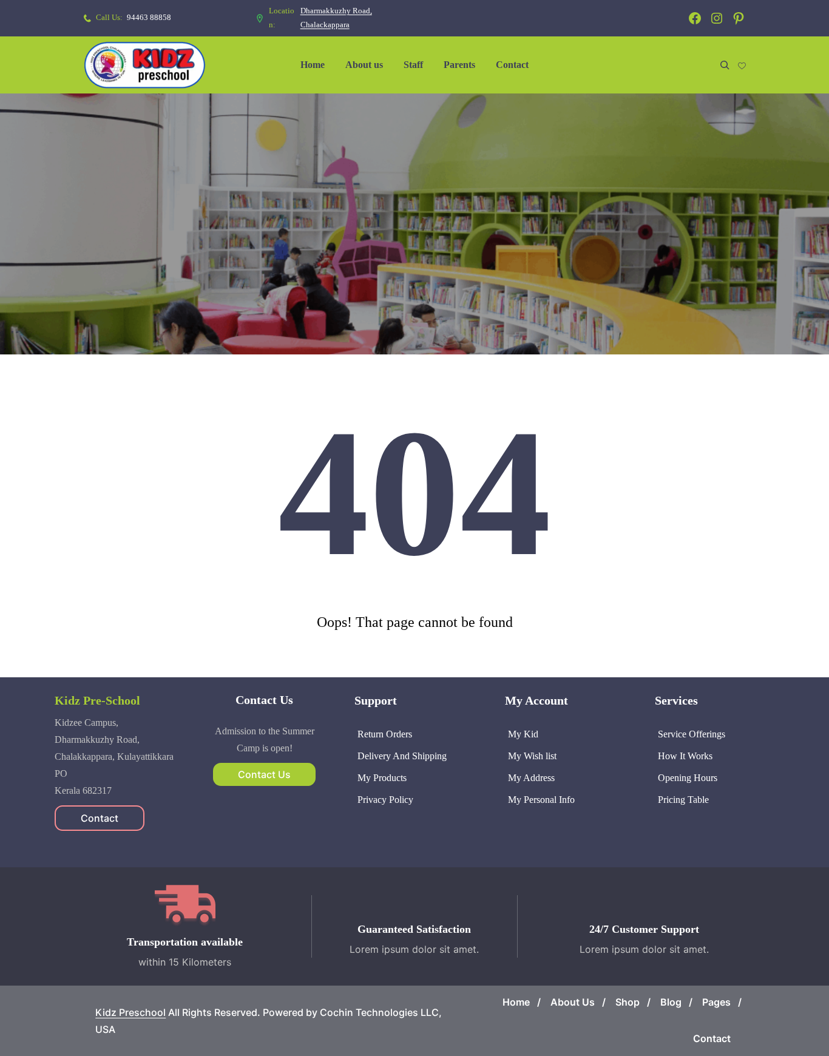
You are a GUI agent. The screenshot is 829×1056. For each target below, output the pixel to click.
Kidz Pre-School (97, 700)
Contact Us (264, 774)
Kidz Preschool (130, 1012)
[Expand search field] (724, 64)
